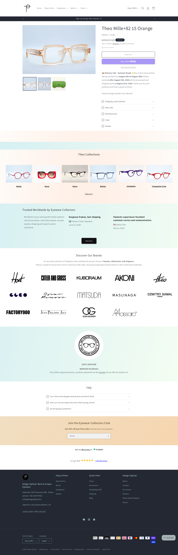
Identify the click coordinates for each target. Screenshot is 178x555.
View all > (89, 194)
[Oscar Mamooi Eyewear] (53, 295)
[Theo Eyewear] (159, 278)
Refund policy (43, 549)
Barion (103, 186)
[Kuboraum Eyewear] (89, 278)
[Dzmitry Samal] (159, 295)
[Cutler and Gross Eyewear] (53, 278)
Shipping (115, 44)
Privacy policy (54, 549)
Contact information (93, 549)
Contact (126, 485)
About (125, 481)
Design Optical (32, 549)
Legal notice (106, 549)
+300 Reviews (101, 461)
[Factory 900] (18, 312)
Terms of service (67, 549)
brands (102, 372)
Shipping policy (79, 549)
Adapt (19, 186)
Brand (58, 485)
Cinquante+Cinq (159, 186)
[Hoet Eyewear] (18, 278)
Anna (47, 186)
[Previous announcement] (23, 18)
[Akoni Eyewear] (124, 278)
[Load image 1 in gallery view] (29, 84)
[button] (62, 8)
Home (91, 481)
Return (125, 502)
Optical (58, 494)
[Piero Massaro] (124, 312)
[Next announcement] (154, 18)
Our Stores (127, 489)
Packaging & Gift (95, 489)
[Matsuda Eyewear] (89, 295)
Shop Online (61, 481)
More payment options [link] (128, 67)
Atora (75, 186)
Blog (91, 498)
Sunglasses (60, 489)
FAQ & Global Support (131, 498)
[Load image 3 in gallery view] (59, 84)
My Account (93, 485)
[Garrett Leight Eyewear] (18, 295)
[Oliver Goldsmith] (89, 312)
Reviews (89, 241)
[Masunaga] (124, 295)
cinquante (131, 186)
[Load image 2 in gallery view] (44, 84)
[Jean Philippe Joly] (53, 312)
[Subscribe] (108, 436)
